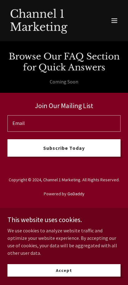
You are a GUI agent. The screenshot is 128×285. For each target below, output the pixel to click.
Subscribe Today (64, 148)
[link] (47, 29)
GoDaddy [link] (76, 194)
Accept (64, 270)
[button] (114, 20)
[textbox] (64, 123)
